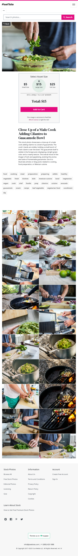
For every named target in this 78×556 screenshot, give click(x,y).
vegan (5, 183)
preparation (33, 174)
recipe (26, 188)
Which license (33, 120)
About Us (31, 474)
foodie (28, 183)
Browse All (8, 474)
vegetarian (67, 179)
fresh (17, 179)
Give (5, 494)
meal (22, 174)
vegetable (7, 179)
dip (4, 193)
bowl (57, 179)
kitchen (25, 179)
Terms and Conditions (36, 479)
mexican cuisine (45, 179)
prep (36, 183)
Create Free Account (60, 474)
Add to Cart (39, 109)
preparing (45, 174)
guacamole (7, 188)
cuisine (54, 183)
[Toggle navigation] (74, 4)
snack (18, 188)
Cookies (31, 499)
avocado (64, 183)
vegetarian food (53, 188)
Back (7, 24)
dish (33, 179)
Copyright (32, 494)
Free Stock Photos (11, 479)
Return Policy (33, 489)
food (5, 174)
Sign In (55, 479)
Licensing (7, 489)
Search (69, 17)
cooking (13, 174)
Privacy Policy (33, 484)
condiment (68, 188)
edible (55, 174)
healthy (64, 174)
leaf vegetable (38, 188)
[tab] (3, 10)
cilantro (45, 183)
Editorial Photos (10, 484)
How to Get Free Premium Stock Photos (19, 510)
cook (14, 183)
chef (21, 183)
